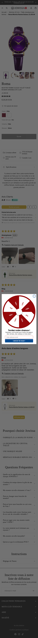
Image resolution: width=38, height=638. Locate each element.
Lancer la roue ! (19, 341)
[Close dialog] (34, 296)
